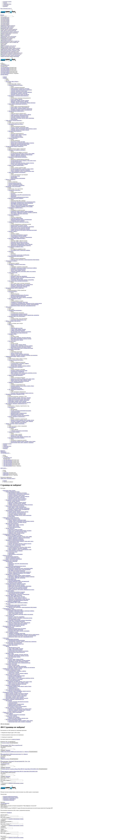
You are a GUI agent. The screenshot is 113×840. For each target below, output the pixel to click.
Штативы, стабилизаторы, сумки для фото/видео (22, 284)
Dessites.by (9, 812)
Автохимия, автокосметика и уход (18, 319)
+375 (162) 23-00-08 (5, 69)
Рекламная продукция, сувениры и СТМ (10, 51)
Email (2, 781)
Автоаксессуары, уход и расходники (16, 316)
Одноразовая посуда (15, 387)
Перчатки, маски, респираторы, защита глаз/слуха (22, 393)
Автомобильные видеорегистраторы (19, 313)
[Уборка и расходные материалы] (23, 375)
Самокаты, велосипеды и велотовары (19, 430)
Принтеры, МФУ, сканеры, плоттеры (19, 242)
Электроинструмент (15, 411)
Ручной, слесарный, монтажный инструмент (21, 410)
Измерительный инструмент (17, 414)
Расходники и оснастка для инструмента (20, 415)
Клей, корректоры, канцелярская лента (19, 115)
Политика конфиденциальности (10, 796)
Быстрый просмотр (14, 742)
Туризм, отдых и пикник (13, 431)
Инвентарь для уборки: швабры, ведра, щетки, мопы (22, 378)
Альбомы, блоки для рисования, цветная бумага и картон (24, 128)
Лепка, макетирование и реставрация (16, 172)
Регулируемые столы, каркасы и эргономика (21, 331)
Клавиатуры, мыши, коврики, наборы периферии (22, 211)
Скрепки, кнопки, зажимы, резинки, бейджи (21, 114)
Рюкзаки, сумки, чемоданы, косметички (20, 354)
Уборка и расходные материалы (15, 375)
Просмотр (8, 750)
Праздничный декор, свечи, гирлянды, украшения (22, 442)
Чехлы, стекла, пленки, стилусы (18, 270)
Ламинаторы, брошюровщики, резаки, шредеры (21, 244)
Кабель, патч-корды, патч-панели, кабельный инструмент (24, 230)
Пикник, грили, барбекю (16, 435)
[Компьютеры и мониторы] (20, 190)
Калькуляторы (14, 119)
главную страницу (16, 739)
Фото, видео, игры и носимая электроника (17, 280)
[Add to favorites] (1, 744)
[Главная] (8, 61)
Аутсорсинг (5, 5)
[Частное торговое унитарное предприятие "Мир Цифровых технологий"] (8, 789)
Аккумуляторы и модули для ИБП (18, 236)
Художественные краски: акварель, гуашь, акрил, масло (23, 160)
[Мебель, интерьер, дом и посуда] (20, 321)
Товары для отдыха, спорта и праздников (10, 56)
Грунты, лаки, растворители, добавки (19, 164)
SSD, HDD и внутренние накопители (19, 204)
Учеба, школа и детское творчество (8, 30)
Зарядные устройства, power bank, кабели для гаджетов (23, 271)
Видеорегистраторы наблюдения (18, 296)
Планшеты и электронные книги (18, 269)
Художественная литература (14, 183)
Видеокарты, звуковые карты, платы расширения (22, 203)
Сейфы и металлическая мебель (18, 330)
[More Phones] (10, 453)
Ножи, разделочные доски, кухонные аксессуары (22, 348)
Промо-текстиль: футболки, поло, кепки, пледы (19, 398)
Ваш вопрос (3, 836)
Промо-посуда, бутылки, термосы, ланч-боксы (18, 400)
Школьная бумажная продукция (15, 124)
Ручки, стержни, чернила (16, 99)
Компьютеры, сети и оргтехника (8, 37)
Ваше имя (3, 779)
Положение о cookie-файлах (9, 798)
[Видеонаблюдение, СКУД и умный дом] (23, 288)
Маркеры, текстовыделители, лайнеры (19, 101)
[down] (1, 766)
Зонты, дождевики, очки (16, 352)
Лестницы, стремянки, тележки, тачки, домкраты (22, 421)
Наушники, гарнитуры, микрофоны (19, 276)
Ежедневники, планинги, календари (19, 93)
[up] (14, 766)
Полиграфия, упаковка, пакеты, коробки (17, 401)
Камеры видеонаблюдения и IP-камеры (20, 295)
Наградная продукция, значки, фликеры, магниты (19, 402)
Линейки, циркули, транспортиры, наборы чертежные (23, 102)
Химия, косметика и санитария (15, 367)
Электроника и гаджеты (6, 39)
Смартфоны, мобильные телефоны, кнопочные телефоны (24, 267)
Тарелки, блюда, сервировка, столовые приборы (22, 345)
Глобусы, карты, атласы (16, 135)
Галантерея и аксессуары (13, 349)
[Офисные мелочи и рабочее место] (24, 111)
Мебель (10, 324)
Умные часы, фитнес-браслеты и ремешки (20, 285)
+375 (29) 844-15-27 (5, 65)
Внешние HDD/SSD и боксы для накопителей (21, 219)
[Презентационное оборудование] (23, 256)
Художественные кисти (16, 161)
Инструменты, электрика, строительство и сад (11, 54)
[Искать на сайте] (13, 16)
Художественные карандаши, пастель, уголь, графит (22, 153)
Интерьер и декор (12, 334)
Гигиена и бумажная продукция (15, 359)
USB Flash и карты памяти (17, 218)
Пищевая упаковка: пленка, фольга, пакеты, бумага (22, 385)
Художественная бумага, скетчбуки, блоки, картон (22, 168)
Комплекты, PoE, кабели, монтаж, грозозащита (21, 297)
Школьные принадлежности (14, 131)
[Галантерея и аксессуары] (20, 349)
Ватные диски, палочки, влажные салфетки (20, 365)
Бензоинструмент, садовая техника (19, 413)
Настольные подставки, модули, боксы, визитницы (22, 118)
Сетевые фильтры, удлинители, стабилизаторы (21, 237)
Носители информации (13, 214)
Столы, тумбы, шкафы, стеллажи (18, 329)
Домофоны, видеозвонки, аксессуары (19, 302)
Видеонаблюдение (12, 291)
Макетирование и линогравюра (18, 178)
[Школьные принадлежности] (21, 131)
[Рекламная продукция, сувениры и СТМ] (24, 394)
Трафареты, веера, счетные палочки (19, 145)
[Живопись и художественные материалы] (27, 157)
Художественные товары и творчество (9, 32)
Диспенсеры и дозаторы (16, 364)
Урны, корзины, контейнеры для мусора (20, 381)
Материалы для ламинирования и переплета (21, 245)
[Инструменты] (15, 407)
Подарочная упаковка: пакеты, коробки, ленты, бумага (23, 441)
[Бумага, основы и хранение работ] (23, 165)
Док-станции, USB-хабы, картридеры (19, 213)
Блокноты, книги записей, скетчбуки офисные (21, 92)
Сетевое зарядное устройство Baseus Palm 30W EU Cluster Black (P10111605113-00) (19, 771)
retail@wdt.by (6, 473)
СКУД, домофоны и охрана (14, 298)
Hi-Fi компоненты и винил (17, 278)
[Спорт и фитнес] (16, 427)
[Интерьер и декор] (16, 334)
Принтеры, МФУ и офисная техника (16, 238)
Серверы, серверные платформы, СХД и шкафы (22, 206)
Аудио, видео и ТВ (12, 272)
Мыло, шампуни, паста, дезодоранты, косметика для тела (24, 372)
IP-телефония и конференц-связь (15, 246)
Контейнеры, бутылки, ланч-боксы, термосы (21, 347)
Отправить (3, 784)
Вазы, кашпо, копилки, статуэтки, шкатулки (21, 337)
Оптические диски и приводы (17, 220)
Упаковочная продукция (16, 388)
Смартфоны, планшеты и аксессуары (16, 264)
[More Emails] (6, 468)
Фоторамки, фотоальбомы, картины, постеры (21, 338)
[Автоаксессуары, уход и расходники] (25, 316)
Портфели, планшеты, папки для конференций (21, 109)
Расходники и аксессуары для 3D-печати (20, 254)
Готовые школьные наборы (17, 137)
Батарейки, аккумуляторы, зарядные (19, 286)
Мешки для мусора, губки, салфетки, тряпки (21, 380)
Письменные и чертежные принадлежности (18, 95)
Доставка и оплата (7, 1)
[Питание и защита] (17, 231)
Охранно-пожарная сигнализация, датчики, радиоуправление (25, 304)
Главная (5, 76)
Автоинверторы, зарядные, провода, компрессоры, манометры (25, 315)
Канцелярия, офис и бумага (7, 28)
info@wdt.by (6, 472)
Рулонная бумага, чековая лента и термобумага (21, 89)
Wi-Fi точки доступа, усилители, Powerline (20, 227)
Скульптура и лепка (15, 175)
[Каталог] (7, 78)
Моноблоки (13, 195)
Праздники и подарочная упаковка (16, 437)
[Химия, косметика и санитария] (22, 367)
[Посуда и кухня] (15, 341)
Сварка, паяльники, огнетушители (18, 422)
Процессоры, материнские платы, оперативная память (23, 201)
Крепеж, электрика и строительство (16, 416)
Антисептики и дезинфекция (17, 371)
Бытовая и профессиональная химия (19, 370)
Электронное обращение (8, 800)
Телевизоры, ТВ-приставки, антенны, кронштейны (22, 279)
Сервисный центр (7, 4)
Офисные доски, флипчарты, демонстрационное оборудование (25, 259)
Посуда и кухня (11, 341)
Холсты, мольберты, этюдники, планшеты (20, 170)
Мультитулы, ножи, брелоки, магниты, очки (21, 436)
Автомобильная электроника (14, 310)
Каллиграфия (14, 177)
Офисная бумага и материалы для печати (20, 88)
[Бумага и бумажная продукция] (22, 85)
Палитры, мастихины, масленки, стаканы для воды (22, 162)
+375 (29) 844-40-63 (5, 67)
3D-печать (10, 251)
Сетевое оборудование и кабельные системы (18, 221)
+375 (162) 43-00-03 (5, 72)
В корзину (3, 750)
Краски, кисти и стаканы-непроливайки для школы (22, 142)
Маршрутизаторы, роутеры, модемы (19, 225)
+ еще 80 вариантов (5, 763)
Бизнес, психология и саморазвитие (16, 185)
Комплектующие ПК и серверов (15, 198)
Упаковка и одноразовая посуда (15, 382)
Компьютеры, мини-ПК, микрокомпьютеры (21, 194)
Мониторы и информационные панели (19, 197)
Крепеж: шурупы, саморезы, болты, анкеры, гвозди (22, 420)
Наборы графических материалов (18, 155)
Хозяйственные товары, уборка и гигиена (10, 49)
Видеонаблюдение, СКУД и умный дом (9, 42)
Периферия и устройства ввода (15, 207)
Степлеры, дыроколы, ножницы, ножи (19, 116)
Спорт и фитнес (11, 427)
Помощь (5, 2)
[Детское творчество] (17, 138)
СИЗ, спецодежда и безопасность (15, 389)
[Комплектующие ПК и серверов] (23, 198)
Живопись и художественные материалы (17, 157)
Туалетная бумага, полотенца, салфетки (20, 363)
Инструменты (11, 407)
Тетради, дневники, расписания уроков (20, 127)
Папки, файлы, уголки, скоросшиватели (20, 107)
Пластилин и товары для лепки (18, 141)
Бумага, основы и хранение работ (15, 165)
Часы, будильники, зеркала (17, 339)
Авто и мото (3, 44)
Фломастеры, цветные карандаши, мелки (20, 144)
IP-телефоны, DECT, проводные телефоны (20, 250)
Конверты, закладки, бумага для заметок (20, 94)
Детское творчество (12, 138)
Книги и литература (5, 35)
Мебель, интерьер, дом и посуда (8, 47)
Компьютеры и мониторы (14, 190)
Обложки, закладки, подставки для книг (20, 129)
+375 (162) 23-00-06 (5, 68)
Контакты (5, 6)
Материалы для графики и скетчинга (16, 149)
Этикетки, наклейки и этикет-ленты (19, 90)
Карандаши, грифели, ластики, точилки (20, 100)
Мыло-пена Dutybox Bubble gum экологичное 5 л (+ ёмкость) (14, 754)
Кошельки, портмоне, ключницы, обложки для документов (24, 355)
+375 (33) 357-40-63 (5, 71)
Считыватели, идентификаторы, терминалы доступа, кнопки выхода (26, 303)
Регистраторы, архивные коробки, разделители (21, 108)
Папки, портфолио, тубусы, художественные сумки (22, 171)
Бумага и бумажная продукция (15, 85)
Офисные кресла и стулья (16, 328)
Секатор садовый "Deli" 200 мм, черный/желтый (11, 745)
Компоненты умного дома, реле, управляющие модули (23, 305)
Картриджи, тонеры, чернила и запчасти (20, 243)
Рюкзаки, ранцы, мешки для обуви (18, 134)
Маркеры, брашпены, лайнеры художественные (21, 154)
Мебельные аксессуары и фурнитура (19, 332)
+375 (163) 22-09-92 (5, 73)
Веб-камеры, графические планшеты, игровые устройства (24, 212)
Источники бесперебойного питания (19, 234)
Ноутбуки (13, 193)
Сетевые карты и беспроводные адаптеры (20, 229)
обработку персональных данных (16, 783)
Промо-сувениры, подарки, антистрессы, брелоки (19, 397)
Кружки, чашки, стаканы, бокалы (18, 344)
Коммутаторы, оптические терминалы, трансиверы (22, 226)
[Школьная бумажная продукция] (23, 124)
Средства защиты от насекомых (18, 374)
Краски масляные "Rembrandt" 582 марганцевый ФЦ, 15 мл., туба (15, 761)
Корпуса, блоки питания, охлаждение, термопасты (22, 205)
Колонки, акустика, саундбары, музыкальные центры (23, 277)
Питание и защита (12, 231)
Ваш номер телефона (6, 780)
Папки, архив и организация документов (17, 103)
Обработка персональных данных (10, 797)
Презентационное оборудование (15, 256)
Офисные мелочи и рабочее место (16, 111)
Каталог (5, 78)
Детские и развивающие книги (15, 184)
